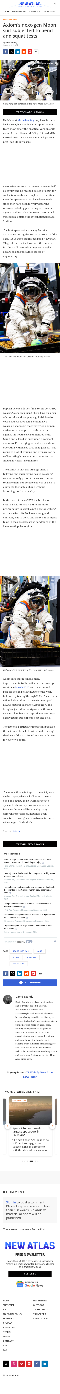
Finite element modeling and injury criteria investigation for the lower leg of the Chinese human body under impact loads (30, 890)
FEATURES (8, 1318)
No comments (33, 982)
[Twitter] (11, 51)
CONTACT (8, 1341)
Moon (16, 957)
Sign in (11, 1202)
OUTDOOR (34, 11)
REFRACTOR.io (40, 1318)
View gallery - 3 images (30, 111)
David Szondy (24, 996)
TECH (6, 11)
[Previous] (8, 1126)
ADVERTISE (9, 1327)
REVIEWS (7, 1323)
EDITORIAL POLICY (12, 1314)
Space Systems (10, 20)
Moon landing (26, 120)
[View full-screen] (56, 63)
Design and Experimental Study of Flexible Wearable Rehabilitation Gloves (27, 905)
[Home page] (30, 5)
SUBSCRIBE (8, 1305)
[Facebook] (5, 51)
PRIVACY (7, 1336)
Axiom (16, 831)
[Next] (52, 1126)
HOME (6, 1300)
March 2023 (22, 687)
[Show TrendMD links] (55, 941)
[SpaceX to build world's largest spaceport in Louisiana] (30, 1110)
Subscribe (30, 1273)
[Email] (36, 51)
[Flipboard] (30, 51)
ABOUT (7, 1309)
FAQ (5, 1349)
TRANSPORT (50, 11)
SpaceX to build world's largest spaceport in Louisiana (27, 1131)
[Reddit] (24, 51)
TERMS (6, 1332)
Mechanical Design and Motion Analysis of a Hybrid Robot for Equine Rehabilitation (29, 916)
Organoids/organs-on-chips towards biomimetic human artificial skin (28, 927)
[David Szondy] (7, 999)
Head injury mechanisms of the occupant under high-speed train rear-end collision (30, 874)
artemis (31, 957)
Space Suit (18, 964)
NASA (39, 951)
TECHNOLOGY (40, 1309)
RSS (5, 1345)
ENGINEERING (19, 11)
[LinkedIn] (17, 51)
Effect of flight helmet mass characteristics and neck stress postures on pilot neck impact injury (27, 860)
